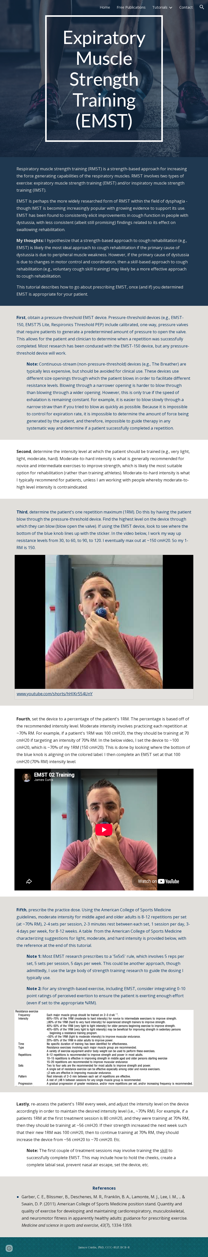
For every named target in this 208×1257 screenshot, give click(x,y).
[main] (104, 78)
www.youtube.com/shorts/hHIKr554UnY (55, 693)
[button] (202, 7)
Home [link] (105, 7)
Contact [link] (186, 7)
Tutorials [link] (159, 7)
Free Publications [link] (131, 7)
